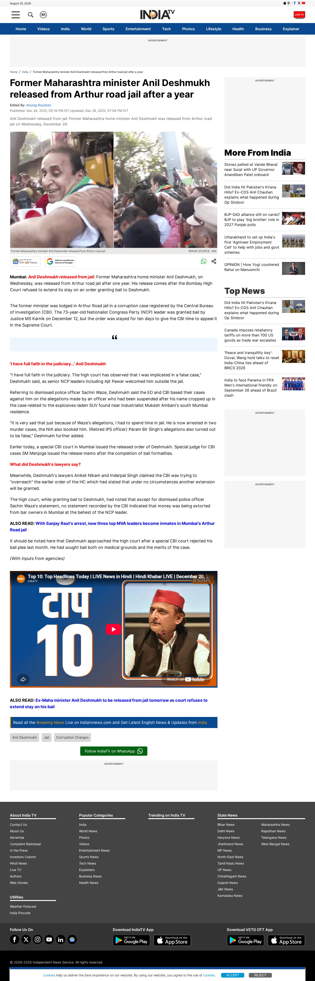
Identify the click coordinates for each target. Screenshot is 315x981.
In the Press (19, 850)
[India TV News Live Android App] (131, 940)
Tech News (87, 863)
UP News (224, 870)
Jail (46, 737)
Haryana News (228, 837)
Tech (166, 29)
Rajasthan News (273, 831)
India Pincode (20, 913)
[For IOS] (286, 940)
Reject (260, 975)
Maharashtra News (275, 824)
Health (238, 29)
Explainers (87, 870)
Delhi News (225, 831)
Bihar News (226, 824)
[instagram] (37, 939)
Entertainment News (94, 850)
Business (263, 29)
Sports (108, 29)
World (86, 29)
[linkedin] (60, 939)
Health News (88, 883)
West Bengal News (275, 844)
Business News (90, 876)
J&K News (225, 889)
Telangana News (273, 837)
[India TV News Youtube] (303, 3)
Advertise (17, 837)
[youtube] (49, 939)
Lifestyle (213, 29)
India (65, 29)
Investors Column (23, 857)
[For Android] (245, 940)
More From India (257, 153)
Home (21, 29)
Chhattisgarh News (231, 876)
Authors (15, 876)
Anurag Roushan (38, 105)
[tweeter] (26, 939)
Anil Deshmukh (24, 737)
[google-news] (72, 939)
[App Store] (172, 940)
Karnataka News (229, 896)
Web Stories (19, 883)
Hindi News (18, 863)
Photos (188, 29)
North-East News (230, 857)
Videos (43, 29)
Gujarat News (227, 883)
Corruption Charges (72, 737)
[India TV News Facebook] (294, 3)
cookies (209, 975)
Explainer (291, 29)
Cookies (49, 975)
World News (88, 831)
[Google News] (25, 261)
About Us (17, 831)
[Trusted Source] (60, 261)
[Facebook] (14, 939)
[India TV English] (157, 15)
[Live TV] (299, 14)
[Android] (289, 3)
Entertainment (138, 29)
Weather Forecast (23, 906)
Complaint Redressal (25, 844)
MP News (224, 850)
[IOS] (284, 3)
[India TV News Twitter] (299, 3)
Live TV (15, 870)
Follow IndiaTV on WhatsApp (110, 751)
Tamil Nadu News (230, 863)
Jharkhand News (230, 844)
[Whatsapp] (203, 262)
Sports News (88, 857)
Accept (232, 975)
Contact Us (18, 824)
